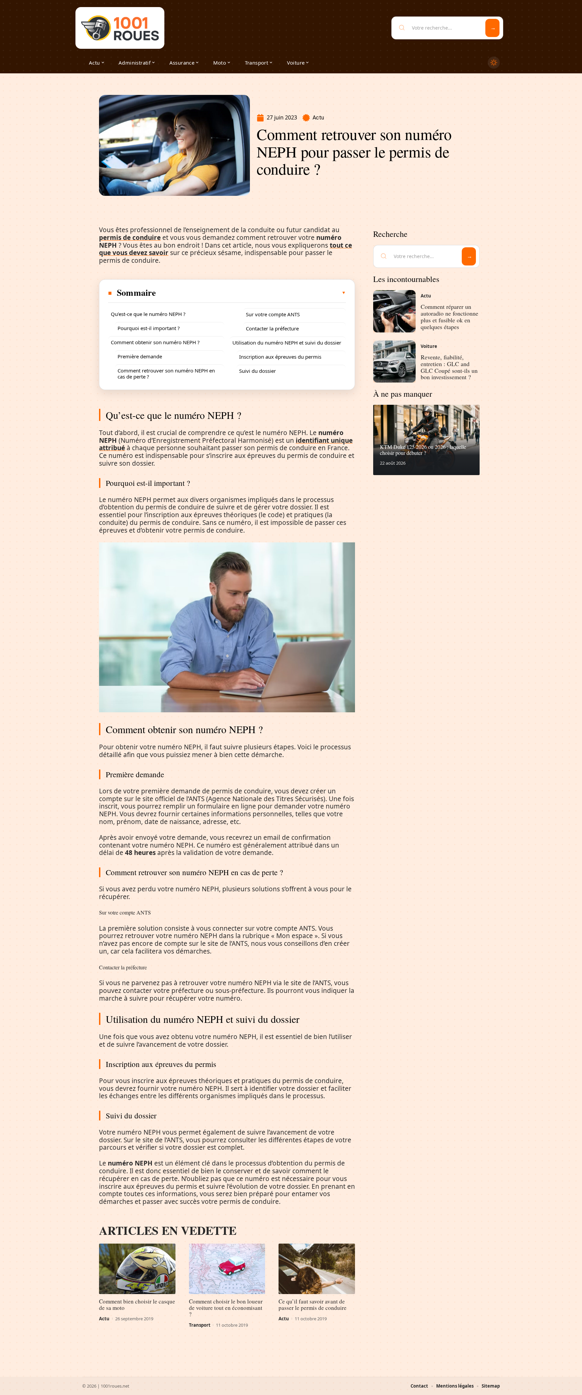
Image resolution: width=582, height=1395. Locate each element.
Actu (318, 117)
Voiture (429, 346)
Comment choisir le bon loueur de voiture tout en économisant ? (226, 1307)
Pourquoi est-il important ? (149, 328)
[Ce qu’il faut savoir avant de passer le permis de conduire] (317, 1269)
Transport (200, 1325)
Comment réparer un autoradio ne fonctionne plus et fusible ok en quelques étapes (449, 316)
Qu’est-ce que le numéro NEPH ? (148, 314)
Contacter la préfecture (272, 328)
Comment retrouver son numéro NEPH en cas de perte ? (166, 373)
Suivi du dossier (257, 370)
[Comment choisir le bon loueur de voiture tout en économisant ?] (227, 1269)
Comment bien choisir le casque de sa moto (137, 1304)
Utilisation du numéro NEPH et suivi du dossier (286, 342)
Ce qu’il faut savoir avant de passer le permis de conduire (313, 1304)
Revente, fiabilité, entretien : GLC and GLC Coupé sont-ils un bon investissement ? (449, 367)
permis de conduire (130, 237)
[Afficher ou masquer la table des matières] (251, 293)
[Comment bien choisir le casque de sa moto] (137, 1269)
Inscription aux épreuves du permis (280, 356)
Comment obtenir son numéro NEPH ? (155, 342)
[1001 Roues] (119, 28)
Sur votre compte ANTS (273, 314)
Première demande (140, 356)
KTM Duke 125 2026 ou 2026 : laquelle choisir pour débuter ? (423, 449)
